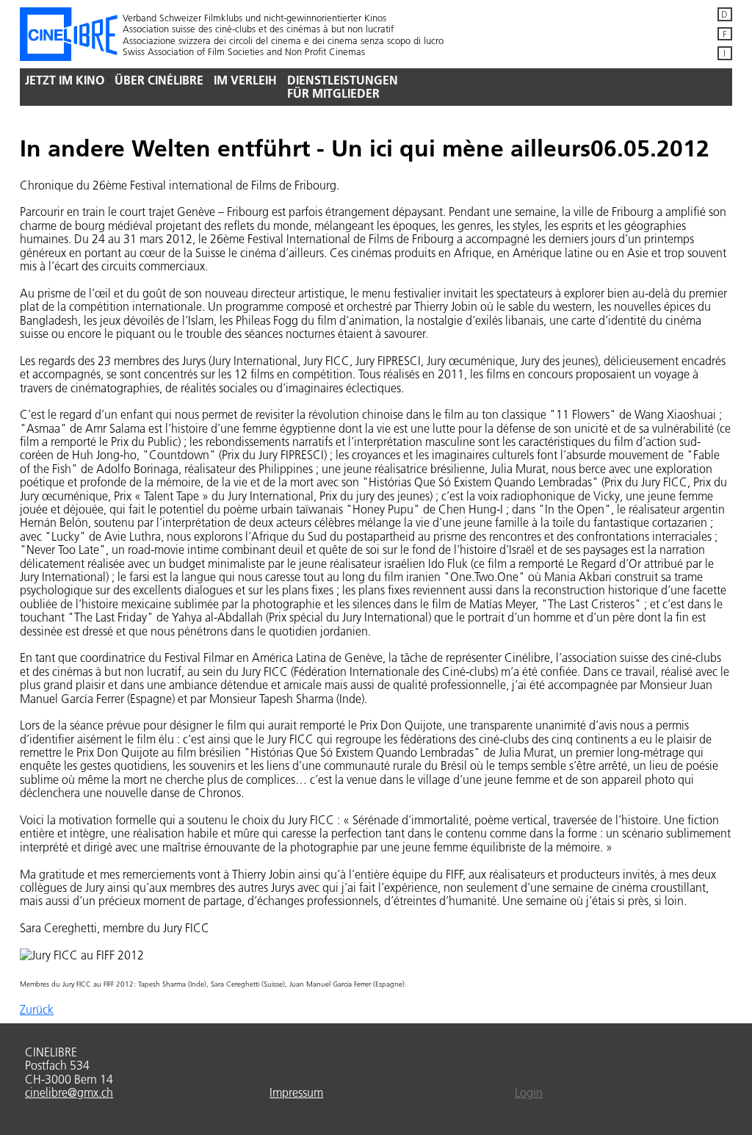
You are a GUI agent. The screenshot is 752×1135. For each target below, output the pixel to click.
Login (529, 1092)
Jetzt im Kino (64, 79)
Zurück (37, 1009)
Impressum (296, 1092)
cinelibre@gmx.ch (69, 1092)
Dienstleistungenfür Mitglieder (342, 86)
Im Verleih (245, 79)
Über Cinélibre (159, 79)
